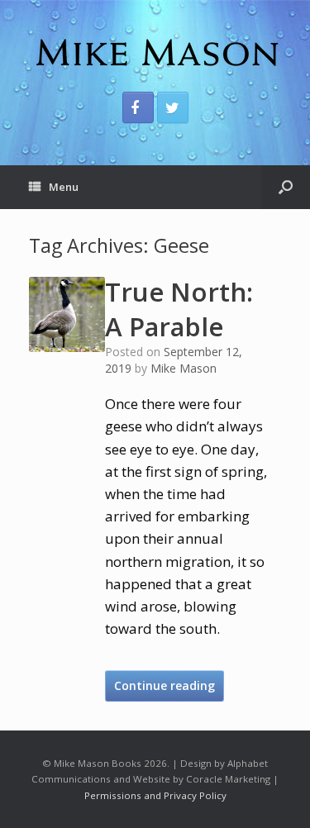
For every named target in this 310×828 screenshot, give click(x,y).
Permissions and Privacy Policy (155, 795)
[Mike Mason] (155, 52)
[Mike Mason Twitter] (172, 107)
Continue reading (164, 685)
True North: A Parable (179, 309)
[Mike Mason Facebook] (138, 107)
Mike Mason (183, 368)
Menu (64, 186)
